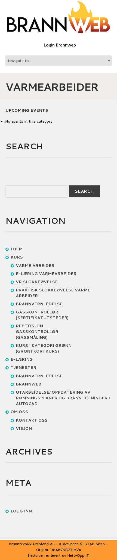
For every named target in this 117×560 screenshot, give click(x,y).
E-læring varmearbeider (46, 273)
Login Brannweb (60, 45)
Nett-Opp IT (78, 555)
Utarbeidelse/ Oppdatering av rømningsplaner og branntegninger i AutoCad (63, 398)
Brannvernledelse (39, 304)
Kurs (17, 257)
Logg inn (21, 511)
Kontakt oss (32, 420)
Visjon (24, 428)
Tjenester (23, 367)
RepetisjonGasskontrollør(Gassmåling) (37, 331)
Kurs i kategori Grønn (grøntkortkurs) (44, 348)
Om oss (19, 412)
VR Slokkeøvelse (37, 282)
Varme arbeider (35, 265)
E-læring (22, 359)
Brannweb (28, 384)
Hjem (17, 249)
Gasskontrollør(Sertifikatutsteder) (42, 315)
